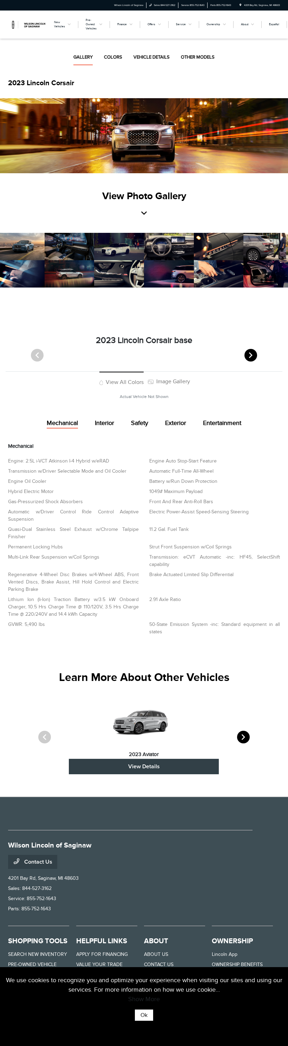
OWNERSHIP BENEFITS (237, 964)
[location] (240, 5)
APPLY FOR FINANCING (102, 954)
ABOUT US (156, 954)
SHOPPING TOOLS (37, 941)
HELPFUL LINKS (101, 941)
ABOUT (156, 941)
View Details (144, 766)
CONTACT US (159, 964)
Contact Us (37, 862)
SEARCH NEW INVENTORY (37, 954)
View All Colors (124, 382)
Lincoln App (224, 954)
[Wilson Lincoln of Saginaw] (27, 24)
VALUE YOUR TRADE (99, 964)
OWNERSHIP (232, 941)
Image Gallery (172, 381)
